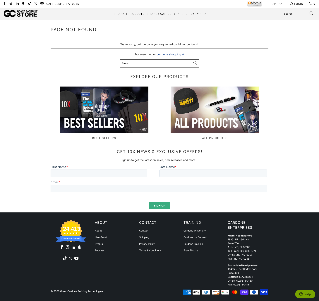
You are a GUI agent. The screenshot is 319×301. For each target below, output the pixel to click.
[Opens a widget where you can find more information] (305, 294)
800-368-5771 (248, 250)
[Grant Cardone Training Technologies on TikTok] (29, 3)
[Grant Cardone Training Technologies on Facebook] (4, 3)
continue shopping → (170, 54)
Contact (143, 230)
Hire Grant (101, 237)
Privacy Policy (147, 243)
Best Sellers (104, 113)
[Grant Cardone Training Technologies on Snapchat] (23, 3)
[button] (163, 14)
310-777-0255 (244, 254)
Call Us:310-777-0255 (62, 3)
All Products (214, 113)
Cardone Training (193, 243)
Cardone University (194, 230)
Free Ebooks (190, 250)
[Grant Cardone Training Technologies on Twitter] (35, 3)
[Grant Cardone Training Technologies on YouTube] (42, 3)
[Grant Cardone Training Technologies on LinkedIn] (17, 3)
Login (298, 3)
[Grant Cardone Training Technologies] (21, 13)
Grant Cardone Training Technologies (81, 291)
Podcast (99, 250)
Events (99, 243)
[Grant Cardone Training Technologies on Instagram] (11, 3)
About (98, 230)
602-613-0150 (244, 280)
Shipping (144, 237)
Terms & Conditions (150, 250)
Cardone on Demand (195, 237)
